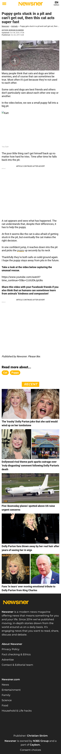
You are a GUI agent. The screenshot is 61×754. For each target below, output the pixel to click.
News (5, 684)
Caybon (35, 744)
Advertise (8, 659)
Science (7, 700)
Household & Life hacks (17, 710)
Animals (14, 26)
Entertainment (11, 689)
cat (5, 372)
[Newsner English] (30, 3)
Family (6, 695)
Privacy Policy (10, 649)
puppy (20, 250)
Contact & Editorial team (17, 664)
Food (5, 705)
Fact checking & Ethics (16, 654)
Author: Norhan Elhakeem (13, 30)
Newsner (5, 26)
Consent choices (30, 749)
